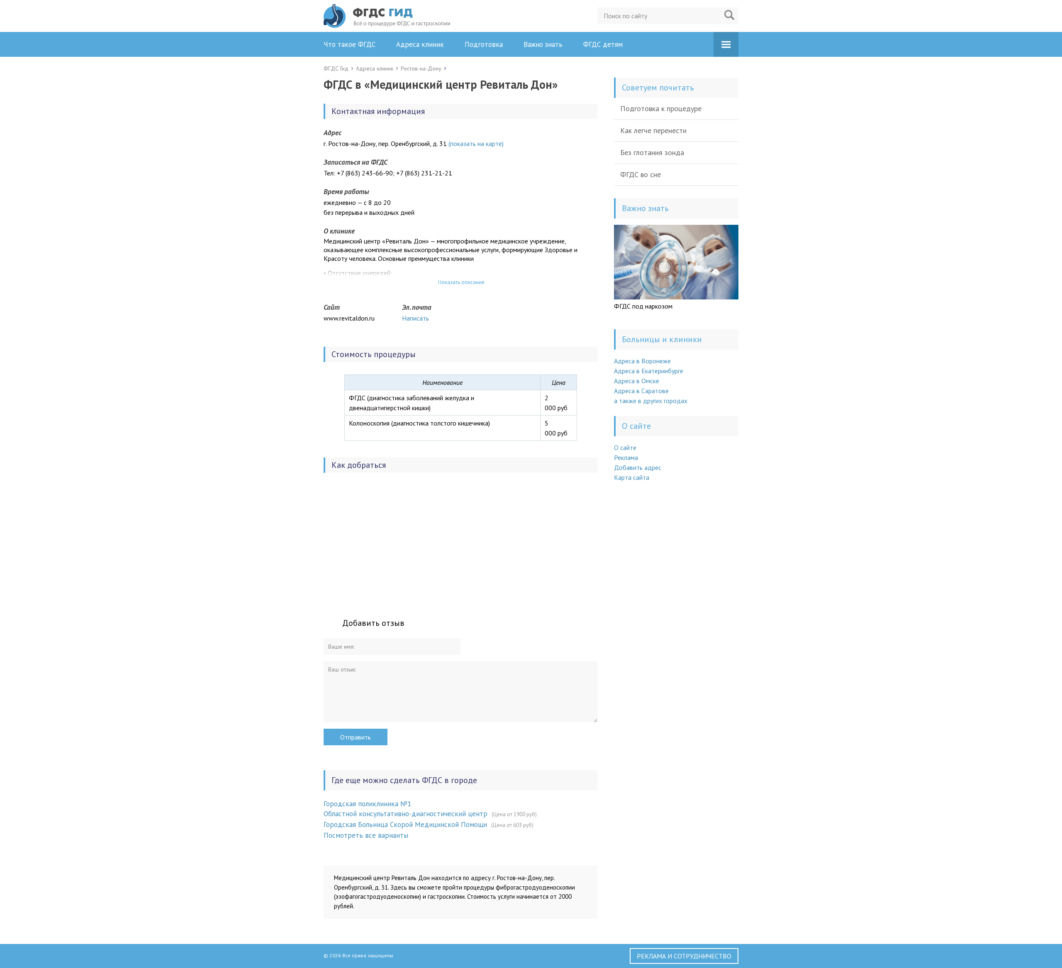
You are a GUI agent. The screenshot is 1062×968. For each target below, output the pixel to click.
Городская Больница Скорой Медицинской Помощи (405, 824)
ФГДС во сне (640, 174)
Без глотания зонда (652, 152)
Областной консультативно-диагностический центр (405, 813)
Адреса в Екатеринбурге (648, 371)
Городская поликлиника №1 (367, 803)
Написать (415, 318)
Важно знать (543, 44)
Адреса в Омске (636, 381)
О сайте (625, 447)
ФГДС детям (603, 44)
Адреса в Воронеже (642, 361)
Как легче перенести (653, 130)
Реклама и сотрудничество (684, 956)
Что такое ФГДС (349, 44)
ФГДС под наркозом (643, 306)
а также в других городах (650, 400)
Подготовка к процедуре (661, 108)
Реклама (626, 457)
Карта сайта (631, 477)
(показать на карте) (476, 143)
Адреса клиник (420, 44)
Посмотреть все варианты (366, 835)
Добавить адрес (637, 467)
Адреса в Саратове (641, 391)
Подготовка (484, 44)
